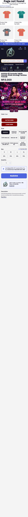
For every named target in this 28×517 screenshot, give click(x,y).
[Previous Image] (3, 98)
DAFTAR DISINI (9, 120)
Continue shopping (5, 5)
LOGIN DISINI (9, 124)
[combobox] (12, 61)
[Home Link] (10, 52)
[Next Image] (25, 98)
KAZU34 (14, 176)
